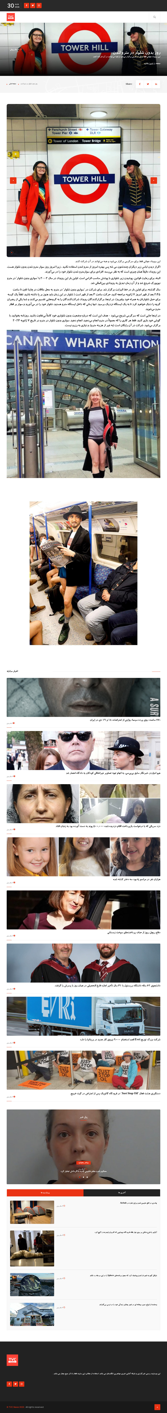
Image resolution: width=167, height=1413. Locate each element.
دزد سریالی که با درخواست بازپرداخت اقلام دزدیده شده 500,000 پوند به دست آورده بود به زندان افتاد (108, 826)
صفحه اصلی (12, 84)
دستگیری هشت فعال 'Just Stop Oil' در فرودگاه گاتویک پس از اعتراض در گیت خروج (115, 1093)
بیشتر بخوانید (83, 1163)
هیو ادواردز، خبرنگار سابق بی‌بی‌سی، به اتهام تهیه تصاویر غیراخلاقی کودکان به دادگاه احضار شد (113, 773)
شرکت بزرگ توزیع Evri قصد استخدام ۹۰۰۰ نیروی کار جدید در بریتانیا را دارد (120, 1039)
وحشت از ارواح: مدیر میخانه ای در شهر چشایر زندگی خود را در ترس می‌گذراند (128, 1305)
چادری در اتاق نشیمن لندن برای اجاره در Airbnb (138, 1203)
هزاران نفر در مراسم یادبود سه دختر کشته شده (136, 879)
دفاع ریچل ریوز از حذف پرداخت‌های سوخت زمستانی (133, 932)
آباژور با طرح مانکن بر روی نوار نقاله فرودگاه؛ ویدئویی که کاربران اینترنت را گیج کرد (126, 1233)
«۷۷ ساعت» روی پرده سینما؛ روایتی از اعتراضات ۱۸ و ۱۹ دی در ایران (125, 720)
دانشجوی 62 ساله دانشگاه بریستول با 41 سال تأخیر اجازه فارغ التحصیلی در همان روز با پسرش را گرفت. (107, 986)
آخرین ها (122, 1193)
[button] (11, 252)
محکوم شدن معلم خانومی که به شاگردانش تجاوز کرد (83, 1171)
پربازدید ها (45, 1193)
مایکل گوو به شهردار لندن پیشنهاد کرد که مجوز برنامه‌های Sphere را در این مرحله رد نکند (123, 1276)
